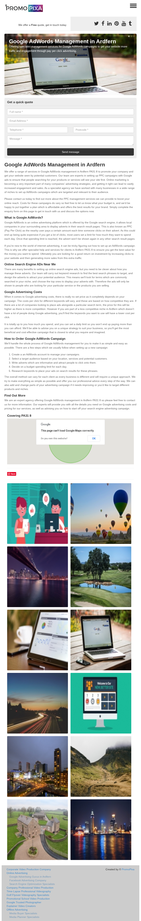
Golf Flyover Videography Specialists (28, 895)
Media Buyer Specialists (23, 913)
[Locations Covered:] (6, 5)
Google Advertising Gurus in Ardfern (30, 876)
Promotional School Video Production (28, 898)
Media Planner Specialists (24, 917)
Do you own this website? (54, 438)
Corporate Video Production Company (29, 869)
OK (94, 438)
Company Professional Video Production (30, 887)
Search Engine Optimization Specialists (32, 884)
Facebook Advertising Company (27, 880)
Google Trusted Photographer (24, 902)
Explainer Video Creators (21, 906)
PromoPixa (128, 869)
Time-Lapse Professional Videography (29, 891)
